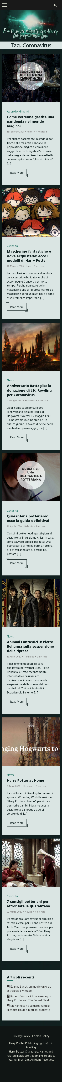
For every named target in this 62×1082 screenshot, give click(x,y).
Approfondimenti (18, 111)
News (10, 380)
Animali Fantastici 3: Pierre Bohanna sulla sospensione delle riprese (30, 646)
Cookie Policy (40, 1036)
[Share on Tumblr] (5, 71)
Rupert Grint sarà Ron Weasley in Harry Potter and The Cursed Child (29, 998)
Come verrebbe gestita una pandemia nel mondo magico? (30, 121)
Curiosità (12, 246)
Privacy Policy (21, 1036)
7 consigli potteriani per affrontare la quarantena (28, 904)
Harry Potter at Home (25, 780)
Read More (17, 172)
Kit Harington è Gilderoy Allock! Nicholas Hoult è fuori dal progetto (28, 1007)
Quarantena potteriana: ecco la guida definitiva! (28, 518)
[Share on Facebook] (5, 59)
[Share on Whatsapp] (5, 77)
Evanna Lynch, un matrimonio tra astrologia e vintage (29, 988)
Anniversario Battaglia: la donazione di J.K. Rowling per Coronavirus (29, 390)
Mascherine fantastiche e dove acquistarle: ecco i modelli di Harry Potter (29, 255)
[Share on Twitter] (5, 65)
